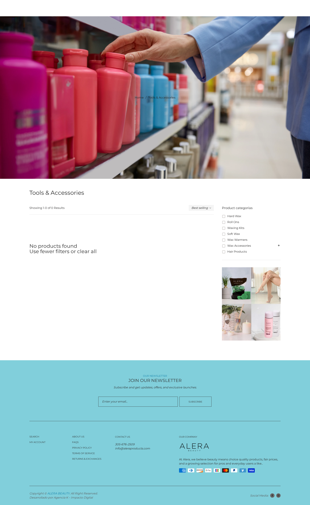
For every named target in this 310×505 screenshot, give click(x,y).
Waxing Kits (235, 228)
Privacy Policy (82, 447)
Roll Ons (233, 222)
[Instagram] (278, 495)
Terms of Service (83, 453)
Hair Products (237, 251)
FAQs (75, 442)
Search (34, 436)
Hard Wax (234, 216)
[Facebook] (272, 495)
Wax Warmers (237, 239)
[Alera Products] (251, 303)
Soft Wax (233, 234)
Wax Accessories (239, 245)
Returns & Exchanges (86, 458)
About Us (78, 436)
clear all (87, 251)
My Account (37, 442)
